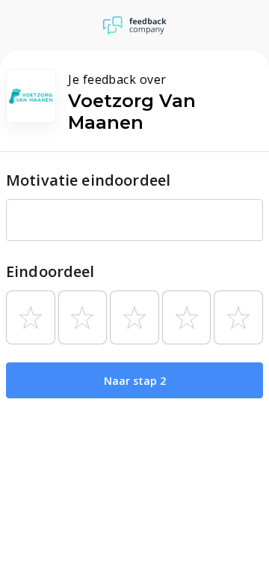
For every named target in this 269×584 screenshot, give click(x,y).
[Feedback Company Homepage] (135, 25)
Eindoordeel (50, 271)
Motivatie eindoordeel (88, 180)
